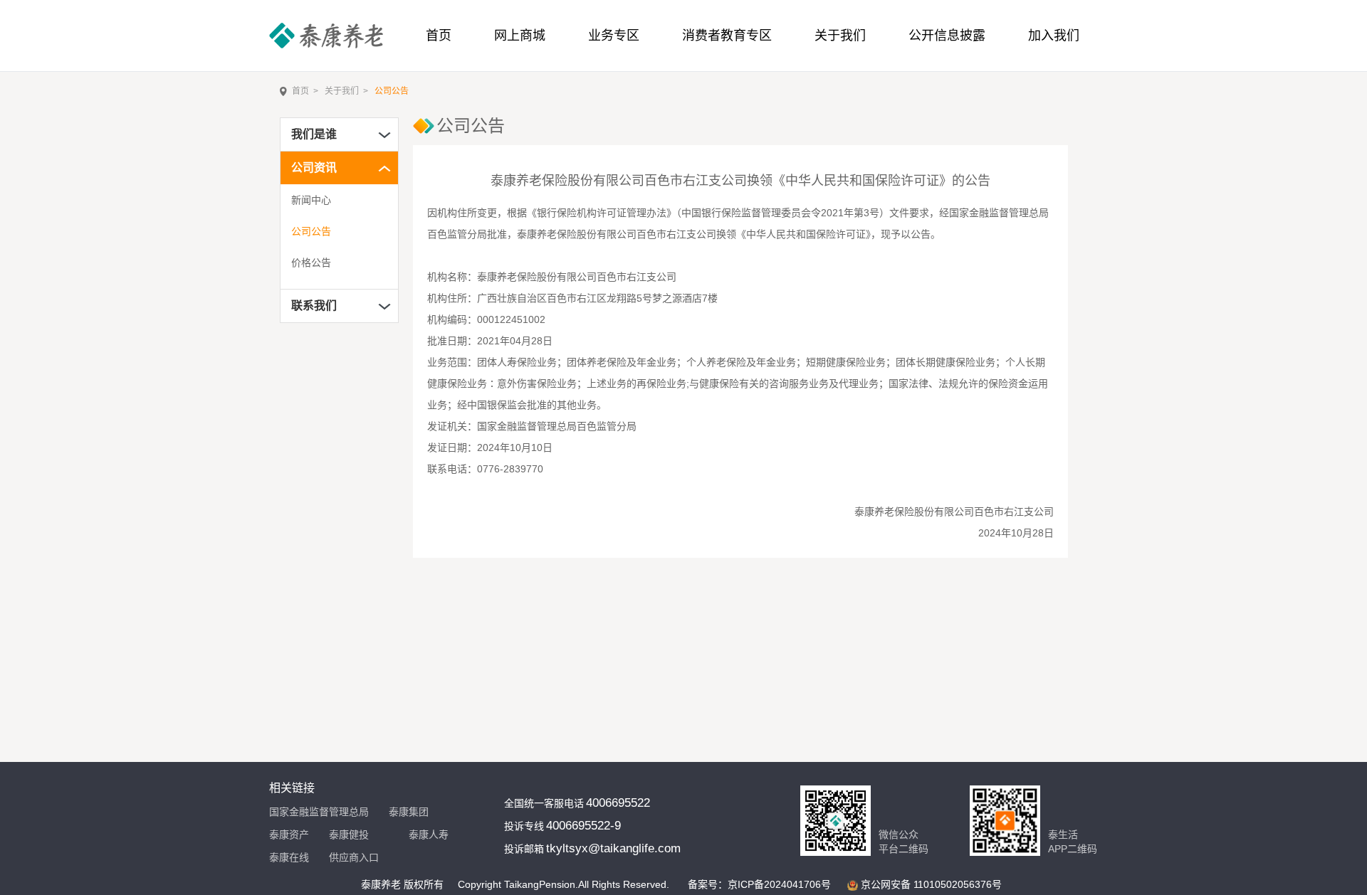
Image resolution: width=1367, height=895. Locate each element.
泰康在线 (289, 857)
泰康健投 (349, 834)
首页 (300, 91)
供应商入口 (354, 857)
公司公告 (392, 91)
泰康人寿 (429, 834)
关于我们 (840, 35)
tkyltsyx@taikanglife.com (613, 848)
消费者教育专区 (727, 35)
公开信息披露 (946, 35)
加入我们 (1053, 35)
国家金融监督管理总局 (319, 811)
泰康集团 (409, 811)
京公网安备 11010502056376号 (931, 884)
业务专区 (613, 35)
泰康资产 (289, 834)
